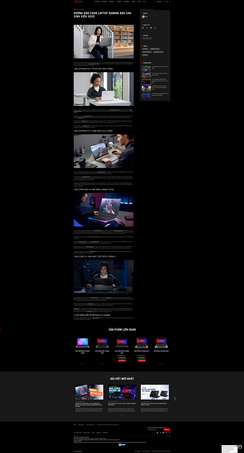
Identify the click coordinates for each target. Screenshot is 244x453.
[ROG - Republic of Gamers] (79, 2)
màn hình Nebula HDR (94, 241)
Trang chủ (98, 432)
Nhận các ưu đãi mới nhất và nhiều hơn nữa (157, 427)
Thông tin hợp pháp (146, 451)
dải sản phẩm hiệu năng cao (94, 63)
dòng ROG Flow (94, 297)
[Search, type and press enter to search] (164, 1)
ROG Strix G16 (93, 251)
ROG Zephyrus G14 (88, 116)
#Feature (145, 55)
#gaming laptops (155, 49)
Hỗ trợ (93, 432)
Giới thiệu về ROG (78, 432)
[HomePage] (75, 424)
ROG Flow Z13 (109, 297)
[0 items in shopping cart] (169, 1)
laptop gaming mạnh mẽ (119, 230)
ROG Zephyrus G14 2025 (114, 109)
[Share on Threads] (155, 28)
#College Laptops (158, 52)
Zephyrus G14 (84, 121)
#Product (145, 49)
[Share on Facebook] (143, 28)
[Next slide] (174, 399)
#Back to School (147, 52)
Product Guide (86, 432)
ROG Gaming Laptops (147, 38)
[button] (166, 429)
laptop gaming (95, 318)
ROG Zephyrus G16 (101, 172)
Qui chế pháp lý (138, 451)
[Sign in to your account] (167, 1)
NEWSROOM (105, 432)
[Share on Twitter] (147, 28)
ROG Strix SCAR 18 (98, 230)
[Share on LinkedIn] (151, 28)
